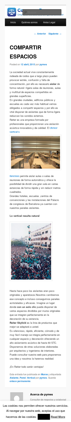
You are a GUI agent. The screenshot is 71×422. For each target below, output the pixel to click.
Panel (23, 377)
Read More (58, 417)
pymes (43, 64)
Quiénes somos (29, 22)
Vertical (31, 377)
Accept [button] (44, 417)
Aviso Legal (49, 22)
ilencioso (14, 176)
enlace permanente (20, 381)
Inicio (13, 22)
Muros (44, 374)
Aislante (14, 377)
